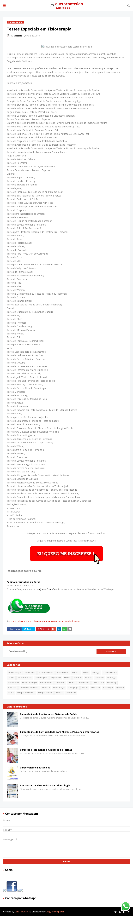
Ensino (67, 677)
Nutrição (46, 687)
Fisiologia (111, 677)
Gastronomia (46, 682)
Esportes (78, 677)
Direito (11, 677)
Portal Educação (72, 621)
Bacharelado (62, 672)
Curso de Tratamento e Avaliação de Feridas (46, 749)
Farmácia (100, 677)
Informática (84, 682)
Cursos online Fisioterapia (37, 621)
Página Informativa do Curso (23, 581)
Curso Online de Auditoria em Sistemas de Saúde (48, 714)
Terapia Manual (45, 692)
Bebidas (75, 672)
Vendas (59, 692)
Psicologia (108, 687)
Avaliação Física (46, 672)
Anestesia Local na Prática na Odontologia (45, 785)
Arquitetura (30, 672)
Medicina (12, 687)
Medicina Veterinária (29, 687)
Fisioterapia (57, 621)
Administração (14, 672)
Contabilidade (110, 672)
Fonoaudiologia (29, 682)
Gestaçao (60, 682)
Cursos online (16, 621)
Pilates (85, 687)
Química (120, 687)
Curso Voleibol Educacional (35, 767)
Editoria (17, 35)
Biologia (96, 672)
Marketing (111, 682)
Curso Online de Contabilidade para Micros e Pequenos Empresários (59, 731)
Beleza (86, 672)
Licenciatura (98, 682)
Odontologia (59, 687)
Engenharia (56, 677)
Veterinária (71, 692)
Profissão (95, 687)
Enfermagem (41, 677)
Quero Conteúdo (48, 589)
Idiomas (71, 682)
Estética (88, 677)
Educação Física (25, 677)
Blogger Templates (55, 911)
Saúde (11, 692)
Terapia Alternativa (26, 692)
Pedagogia (73, 687)
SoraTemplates (22, 911)
